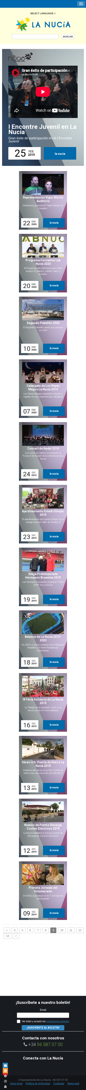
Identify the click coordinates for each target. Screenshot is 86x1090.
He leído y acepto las (45, 1021)
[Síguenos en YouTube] (5, 1086)
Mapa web (73, 1083)
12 (79, 930)
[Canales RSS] (5, 1070)
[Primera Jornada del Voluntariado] (41, 890)
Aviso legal (16, 1083)
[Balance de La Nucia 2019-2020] (41, 639)
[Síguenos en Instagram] (5, 1081)
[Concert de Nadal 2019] (41, 451)
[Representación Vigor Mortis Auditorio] (41, 200)
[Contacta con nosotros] (5, 1065)
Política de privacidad (38, 1083)
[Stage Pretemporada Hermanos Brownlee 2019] (41, 577)
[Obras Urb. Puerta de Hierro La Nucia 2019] (41, 765)
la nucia (60, 153)
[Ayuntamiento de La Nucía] (43, 24)
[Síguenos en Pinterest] (5, 1075)
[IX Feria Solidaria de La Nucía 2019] (41, 702)
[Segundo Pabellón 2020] (41, 326)
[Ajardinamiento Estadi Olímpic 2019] (41, 514)
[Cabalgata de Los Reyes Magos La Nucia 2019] (41, 388)
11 (71, 930)
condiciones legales (57, 1021)
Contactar (58, 1083)
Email (43, 1009)
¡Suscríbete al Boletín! (43, 1027)
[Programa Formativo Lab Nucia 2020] (41, 263)
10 (61, 930)
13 (7, 936)
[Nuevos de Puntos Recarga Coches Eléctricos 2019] (41, 828)
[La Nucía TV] (29, 57)
